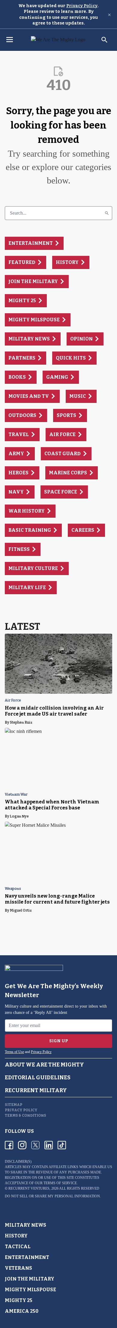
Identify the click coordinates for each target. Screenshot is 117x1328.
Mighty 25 (18, 1300)
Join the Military (29, 1279)
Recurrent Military (36, 1090)
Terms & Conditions (25, 1115)
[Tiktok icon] (62, 1145)
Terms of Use (14, 1052)
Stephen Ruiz (21, 722)
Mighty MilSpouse (30, 1289)
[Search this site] (104, 40)
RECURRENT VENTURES (29, 1188)
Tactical (18, 1246)
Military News (25, 1225)
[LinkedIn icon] (48, 1145)
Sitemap (13, 1105)
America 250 (21, 1311)
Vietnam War (16, 795)
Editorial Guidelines (37, 1077)
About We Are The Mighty (44, 1064)
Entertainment (27, 1257)
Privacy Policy (82, 5)
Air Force (13, 700)
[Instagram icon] (22, 1145)
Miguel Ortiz (21, 910)
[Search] (107, 213)
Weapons (13, 889)
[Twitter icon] (35, 1145)
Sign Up (58, 1040)
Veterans (18, 1268)
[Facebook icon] (9, 1145)
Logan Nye (19, 816)
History (16, 1236)
